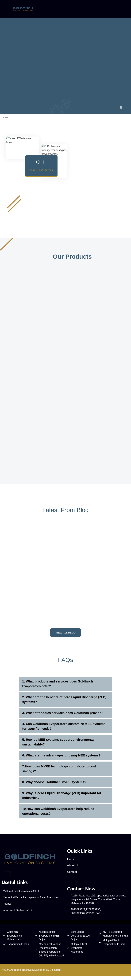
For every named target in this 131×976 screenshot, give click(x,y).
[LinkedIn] (8, 874)
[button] (65, 684)
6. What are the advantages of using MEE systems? (61, 755)
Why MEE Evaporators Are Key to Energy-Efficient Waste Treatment (35, 551)
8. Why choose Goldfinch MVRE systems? (54, 782)
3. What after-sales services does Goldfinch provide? (62, 713)
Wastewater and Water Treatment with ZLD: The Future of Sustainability (31, 601)
